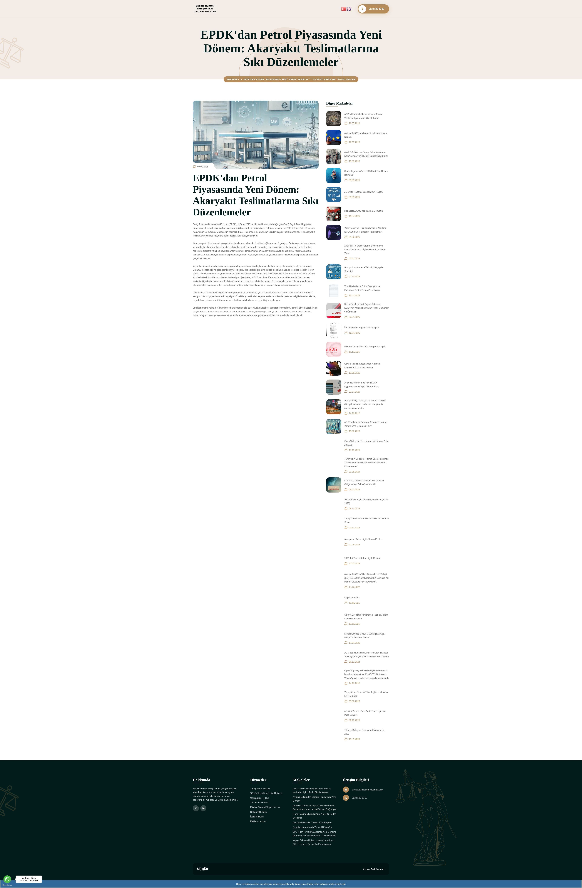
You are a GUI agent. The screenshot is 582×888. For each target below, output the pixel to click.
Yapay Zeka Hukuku (260, 788)
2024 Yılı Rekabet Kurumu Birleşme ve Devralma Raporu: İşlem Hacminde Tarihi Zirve (364, 249)
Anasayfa (233, 79)
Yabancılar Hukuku (259, 802)
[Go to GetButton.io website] (7, 885)
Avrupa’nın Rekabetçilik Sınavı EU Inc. (363, 539)
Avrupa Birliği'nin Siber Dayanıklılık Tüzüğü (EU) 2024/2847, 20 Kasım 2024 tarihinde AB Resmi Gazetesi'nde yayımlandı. (366, 578)
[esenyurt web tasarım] (202, 869)
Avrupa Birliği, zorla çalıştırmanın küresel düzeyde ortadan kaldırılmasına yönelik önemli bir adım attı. (364, 404)
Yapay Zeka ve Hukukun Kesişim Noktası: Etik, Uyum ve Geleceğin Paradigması (314, 842)
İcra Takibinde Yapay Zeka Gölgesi (361, 327)
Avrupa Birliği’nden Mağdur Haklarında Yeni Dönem (314, 799)
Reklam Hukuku (258, 821)
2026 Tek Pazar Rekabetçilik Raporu (362, 558)
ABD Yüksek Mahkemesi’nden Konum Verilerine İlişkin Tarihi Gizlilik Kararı (312, 790)
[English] (349, 8)
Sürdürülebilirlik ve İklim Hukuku (266, 793)
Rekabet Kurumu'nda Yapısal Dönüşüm (363, 210)
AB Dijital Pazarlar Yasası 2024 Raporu (363, 192)
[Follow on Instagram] (196, 808)
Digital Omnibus (352, 597)
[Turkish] (343, 8)
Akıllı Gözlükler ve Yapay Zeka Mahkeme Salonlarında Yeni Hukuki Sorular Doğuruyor (314, 807)
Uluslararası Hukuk (259, 798)
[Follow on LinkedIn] (203, 808)
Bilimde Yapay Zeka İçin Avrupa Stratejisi (364, 346)
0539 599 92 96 (359, 798)
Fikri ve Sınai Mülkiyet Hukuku (265, 807)
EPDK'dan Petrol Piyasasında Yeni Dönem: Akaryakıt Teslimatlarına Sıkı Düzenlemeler (314, 834)
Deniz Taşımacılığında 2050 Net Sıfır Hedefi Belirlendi (314, 816)
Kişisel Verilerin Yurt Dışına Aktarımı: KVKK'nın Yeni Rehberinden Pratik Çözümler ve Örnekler (366, 308)
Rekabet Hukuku (258, 812)
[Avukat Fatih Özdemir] (205, 8)
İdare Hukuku (257, 816)
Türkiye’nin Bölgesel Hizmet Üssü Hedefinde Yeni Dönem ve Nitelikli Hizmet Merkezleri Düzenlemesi (366, 463)
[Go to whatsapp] (7, 879)
